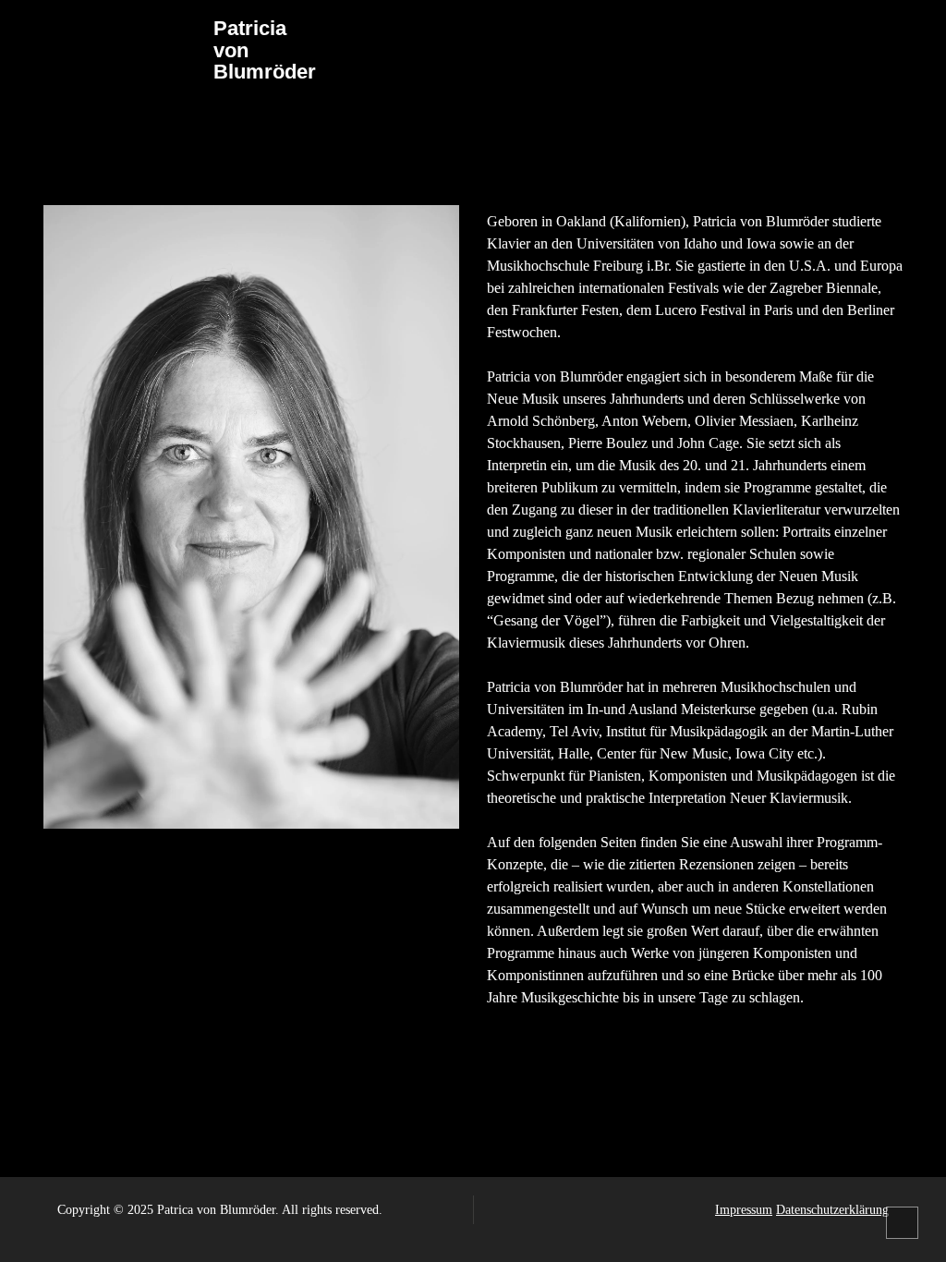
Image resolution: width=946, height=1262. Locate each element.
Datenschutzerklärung (832, 1210)
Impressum (743, 1210)
